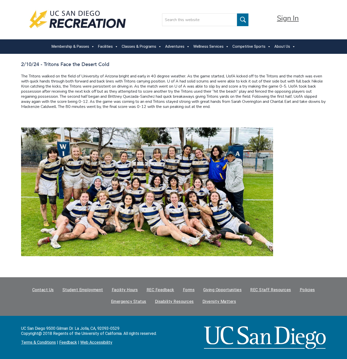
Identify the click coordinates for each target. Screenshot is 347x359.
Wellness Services (208, 46)
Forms (189, 289)
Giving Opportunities (222, 289)
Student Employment (82, 289)
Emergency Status (128, 301)
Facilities (105, 46)
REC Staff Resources (270, 289)
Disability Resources (174, 301)
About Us (282, 46)
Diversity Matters (219, 301)
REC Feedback (160, 289)
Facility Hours (125, 289)
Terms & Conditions (38, 342)
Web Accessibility (96, 342)
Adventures (174, 46)
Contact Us (43, 289)
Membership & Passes (70, 46)
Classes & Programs (139, 46)
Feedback (68, 342)
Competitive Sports (248, 46)
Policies (307, 289)
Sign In (288, 18)
